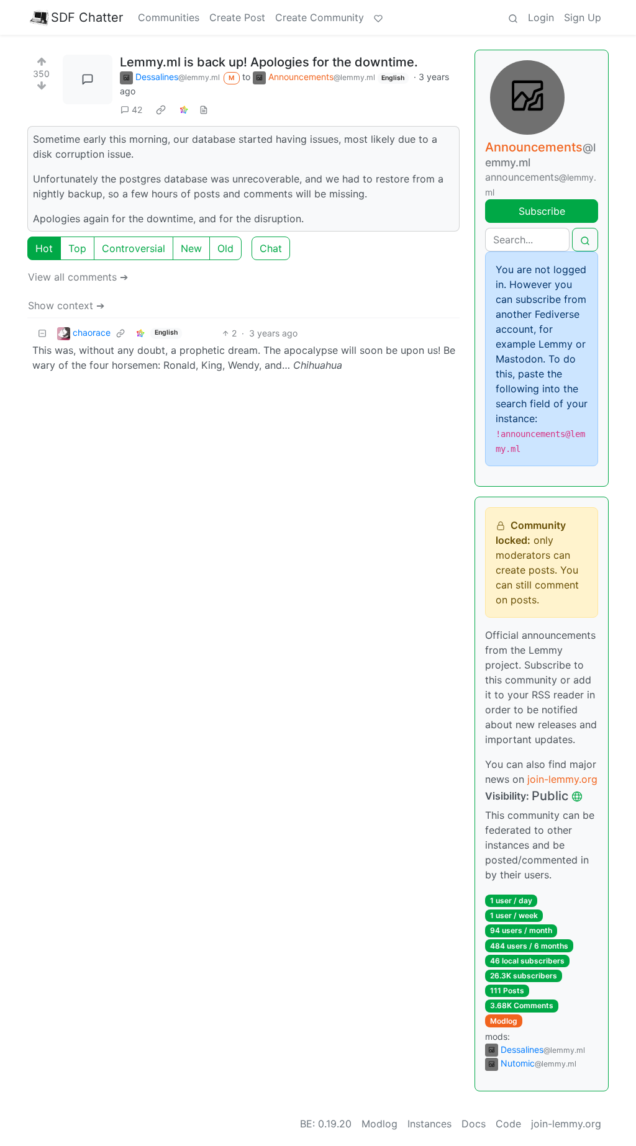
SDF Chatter (87, 17)
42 (137, 109)
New (191, 248)
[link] (161, 109)
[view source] (204, 109)
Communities (168, 17)
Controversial (133, 248)
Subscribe (542, 211)
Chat (271, 248)
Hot (44, 248)
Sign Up (582, 17)
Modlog (503, 1021)
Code (508, 1123)
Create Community (319, 17)
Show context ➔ (66, 305)
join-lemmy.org (562, 779)
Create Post (237, 17)
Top (77, 248)
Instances (429, 1123)
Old (225, 248)
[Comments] (87, 79)
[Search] (513, 17)
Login (541, 17)
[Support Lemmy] (378, 17)
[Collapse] (42, 333)
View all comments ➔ (78, 277)
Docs (473, 1123)
